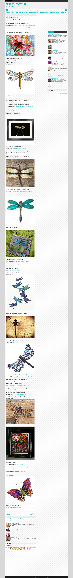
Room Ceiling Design (38, 12)
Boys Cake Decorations (27, 12)
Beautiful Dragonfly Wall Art (12, 17)
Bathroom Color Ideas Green (60, 12)
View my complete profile (63, 93)
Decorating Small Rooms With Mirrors (57, 67)
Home (7, 10)
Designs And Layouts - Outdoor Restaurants (54, 34)
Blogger (49, 577)
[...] (18, 520)
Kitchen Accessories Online (56, 39)
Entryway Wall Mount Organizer (16, 12)
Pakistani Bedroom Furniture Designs (57, 78)
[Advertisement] (57, 22)
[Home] (6, 14)
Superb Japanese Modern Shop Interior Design (16, 5)
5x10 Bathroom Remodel (49, 12)
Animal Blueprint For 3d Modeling (56, 72)
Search (66, 10)
